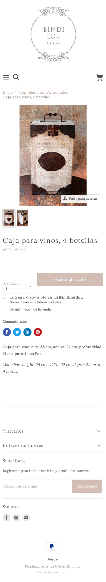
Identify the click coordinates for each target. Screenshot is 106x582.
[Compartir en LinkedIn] (27, 332)
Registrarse (87, 486)
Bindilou (17, 249)
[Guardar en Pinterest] (38, 332)
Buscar (53, 559)
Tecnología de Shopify (53, 572)
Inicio (8, 92)
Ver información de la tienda (30, 309)
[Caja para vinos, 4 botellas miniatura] (9, 218)
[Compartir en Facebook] (7, 332)
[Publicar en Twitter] (17, 332)
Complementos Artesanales (43, 92)
